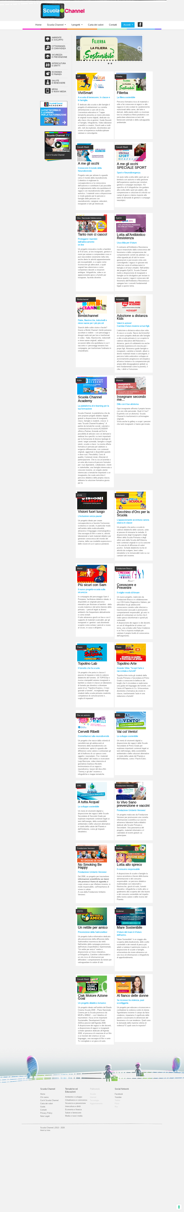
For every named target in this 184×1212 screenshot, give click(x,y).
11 (107, 60)
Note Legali (45, 1116)
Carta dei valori (46, 1103)
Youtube (118, 1097)
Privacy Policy (46, 1113)
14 (115, 60)
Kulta (48, 1130)
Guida (42, 1107)
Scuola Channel (55, 25)
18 (127, 60)
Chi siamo (44, 1097)
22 (138, 60)
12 (110, 60)
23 (141, 60)
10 (104, 60)
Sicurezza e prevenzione (75, 1103)
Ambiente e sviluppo (73, 1097)
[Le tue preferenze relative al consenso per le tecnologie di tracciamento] (179, 1207)
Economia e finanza (73, 1109)
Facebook (119, 1094)
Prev (79, 48)
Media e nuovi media (73, 1116)
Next (139, 48)
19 (130, 60)
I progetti (75, 25)
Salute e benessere (73, 1113)
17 (124, 60)
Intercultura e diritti (73, 1106)
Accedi (127, 25)
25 (111, 63)
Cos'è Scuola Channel (49, 1100)
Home (38, 25)
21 (136, 60)
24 (108, 63)
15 (118, 60)
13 (113, 60)
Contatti (113, 25)
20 (133, 60)
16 (121, 60)
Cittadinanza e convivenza (76, 1100)
